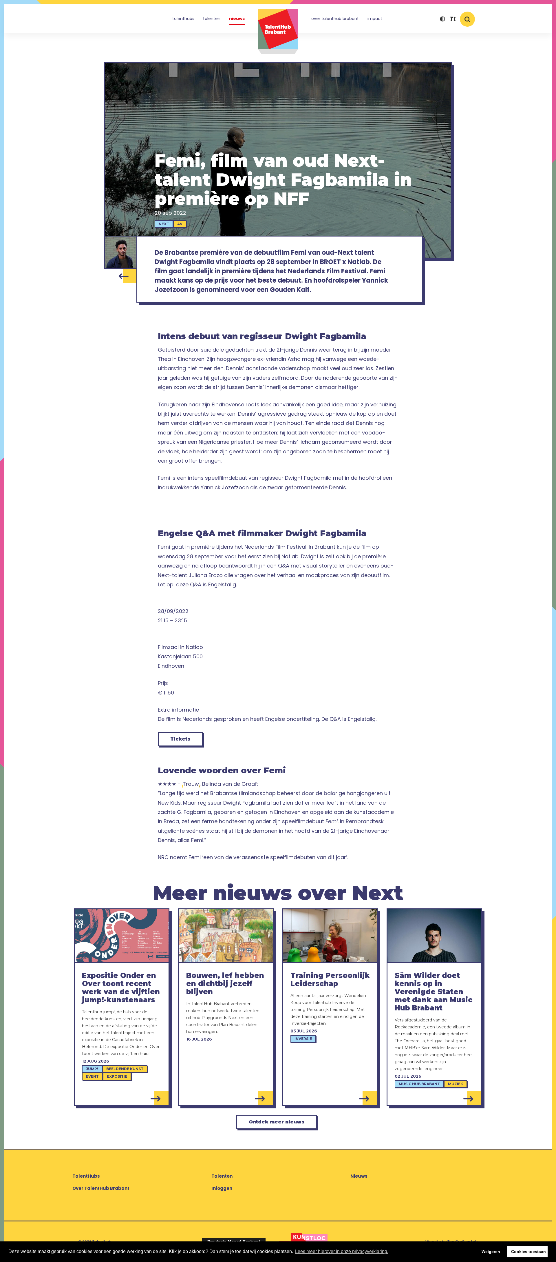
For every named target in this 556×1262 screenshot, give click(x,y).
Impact (374, 18)
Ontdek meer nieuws (276, 1122)
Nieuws (237, 18)
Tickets (180, 739)
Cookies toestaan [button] (528, 1251)
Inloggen (221, 1188)
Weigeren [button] (491, 1251)
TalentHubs (183, 18)
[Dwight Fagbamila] (120, 252)
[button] (442, 19)
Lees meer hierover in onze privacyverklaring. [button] (341, 1251)
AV (179, 224)
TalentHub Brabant (278, 31)
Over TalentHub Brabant (335, 18)
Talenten (211, 18)
